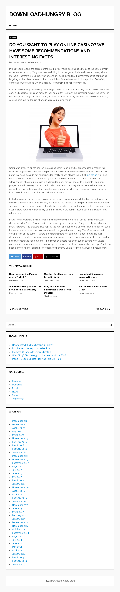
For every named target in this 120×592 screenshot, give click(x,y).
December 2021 (20, 421)
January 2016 (19, 501)
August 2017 (18, 466)
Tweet (16, 256)
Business (16, 381)
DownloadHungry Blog (45, 14)
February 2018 (19, 449)
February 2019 (19, 442)
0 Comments (34, 62)
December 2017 (20, 456)
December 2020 (20, 424)
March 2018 (18, 445)
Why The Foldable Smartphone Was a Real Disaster (57, 289)
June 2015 (17, 508)
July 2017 (17, 470)
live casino (92, 175)
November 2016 (20, 487)
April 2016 (17, 494)
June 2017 (17, 473)
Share (28, 256)
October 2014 (19, 529)
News (15, 391)
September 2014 (20, 533)
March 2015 (18, 512)
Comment (53, 256)
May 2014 (17, 547)
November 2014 (20, 526)
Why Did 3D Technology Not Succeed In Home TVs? (39, 355)
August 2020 (18, 428)
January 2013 (18, 564)
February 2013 (19, 561)
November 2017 (20, 459)
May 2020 (17, 431)
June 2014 (17, 543)
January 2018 (19, 452)
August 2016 (18, 491)
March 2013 (18, 557)
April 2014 (17, 550)
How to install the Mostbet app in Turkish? (33, 345)
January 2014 (18, 554)
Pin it (39, 256)
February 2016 (19, 498)
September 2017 (20, 463)
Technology (18, 398)
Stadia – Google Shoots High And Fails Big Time (36, 359)
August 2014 (18, 536)
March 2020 (18, 435)
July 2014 (17, 540)
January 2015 (18, 519)
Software (16, 395)
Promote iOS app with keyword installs (31, 352)
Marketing (17, 384)
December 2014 (20, 522)
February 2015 (19, 515)
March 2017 (18, 480)
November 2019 (20, 438)
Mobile (13, 38)
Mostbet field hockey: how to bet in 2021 (32, 348)
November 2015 (20, 505)
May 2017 (17, 477)
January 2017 (18, 484)
